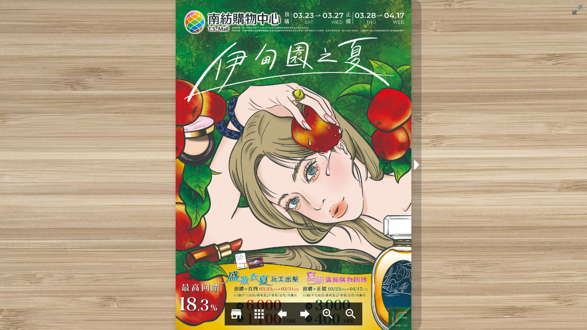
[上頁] (282, 313)
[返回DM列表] (236, 313)
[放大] (327, 313)
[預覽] (259, 313)
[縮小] (350, 313)
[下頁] (305, 313)
